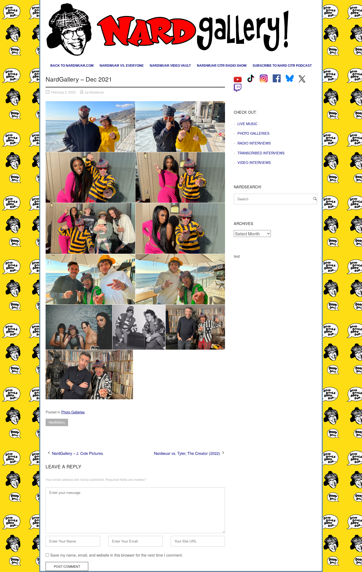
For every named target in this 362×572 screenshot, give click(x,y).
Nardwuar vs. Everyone (122, 65)
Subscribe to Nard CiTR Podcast (282, 65)
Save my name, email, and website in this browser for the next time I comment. (116, 555)
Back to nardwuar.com (72, 65)
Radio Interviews (254, 143)
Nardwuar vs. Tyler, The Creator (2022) (187, 453)
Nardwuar (97, 92)
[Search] (315, 199)
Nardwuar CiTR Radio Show (221, 65)
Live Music (247, 123)
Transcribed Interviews (261, 152)
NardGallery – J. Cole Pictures (77, 453)
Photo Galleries (73, 411)
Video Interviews (254, 162)
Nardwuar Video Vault (170, 65)
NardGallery (57, 422)
